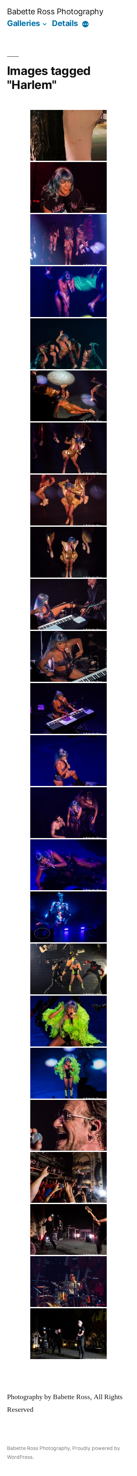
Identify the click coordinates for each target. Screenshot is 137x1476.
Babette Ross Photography (55, 11)
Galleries (23, 23)
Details (65, 23)
